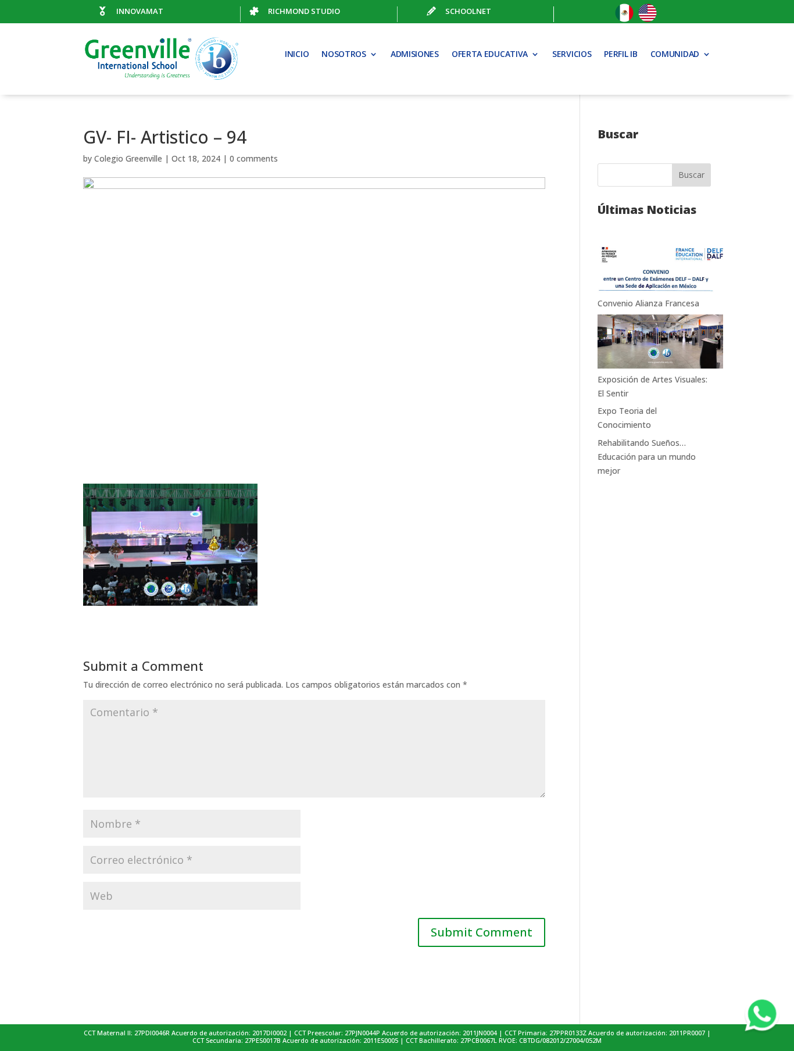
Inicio (297, 54)
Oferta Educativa (490, 54)
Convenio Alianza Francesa (648, 303)
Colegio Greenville (128, 158)
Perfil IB (620, 54)
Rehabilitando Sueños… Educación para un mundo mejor (647, 456)
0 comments (254, 158)
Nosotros (343, 54)
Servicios (571, 54)
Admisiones (415, 54)
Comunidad (674, 54)
